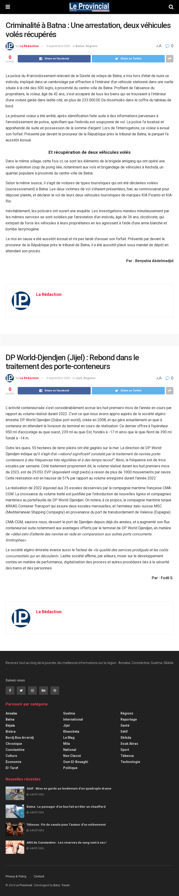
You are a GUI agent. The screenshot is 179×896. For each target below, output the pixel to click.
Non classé (72, 756)
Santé (124, 725)
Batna (80, 46)
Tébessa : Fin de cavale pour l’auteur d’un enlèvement (67, 824)
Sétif (124, 731)
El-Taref (12, 768)
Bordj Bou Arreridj (20, 737)
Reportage (128, 719)
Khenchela (71, 731)
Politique (70, 768)
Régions (91, 46)
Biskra (11, 731)
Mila (66, 744)
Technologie (130, 762)
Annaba (11, 713)
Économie (13, 762)
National (69, 750)
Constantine (15, 750)
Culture (11, 756)
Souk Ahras (129, 744)
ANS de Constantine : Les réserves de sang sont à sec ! (67, 842)
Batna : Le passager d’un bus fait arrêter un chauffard (66, 806)
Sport (124, 750)
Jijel (79, 378)
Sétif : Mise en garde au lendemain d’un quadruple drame (70, 788)
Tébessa (127, 756)
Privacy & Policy (16, 876)
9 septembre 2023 (58, 46)
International (73, 719)
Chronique (14, 744)
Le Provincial (24, 885)
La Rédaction (29, 46)
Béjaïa (10, 725)
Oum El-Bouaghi (75, 762)
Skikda (125, 737)
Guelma (69, 713)
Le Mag (69, 737)
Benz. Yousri (61, 885)
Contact (39, 876)
